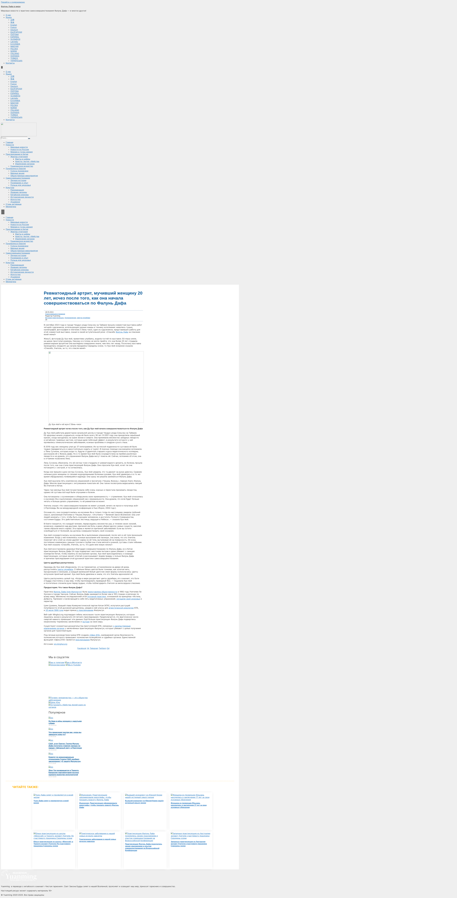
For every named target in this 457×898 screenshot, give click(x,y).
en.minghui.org (60, 644)
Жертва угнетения (19, 156)
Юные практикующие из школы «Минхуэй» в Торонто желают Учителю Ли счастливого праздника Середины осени (53, 844)
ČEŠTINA (14, 34)
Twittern (102, 648)
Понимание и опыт (19, 183)
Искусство (15, 199)
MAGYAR (14, 46)
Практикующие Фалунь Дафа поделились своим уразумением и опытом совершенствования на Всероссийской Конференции (143, 847)
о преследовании (85, 610)
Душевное (15, 202)
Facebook (81, 648)
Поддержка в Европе (16, 168)
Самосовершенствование (18, 178)
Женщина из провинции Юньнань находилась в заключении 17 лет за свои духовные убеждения (189, 805)
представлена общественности (102, 592)
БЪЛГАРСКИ (16, 32)
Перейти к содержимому (13, 2)
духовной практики (96, 596)
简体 (12, 22)
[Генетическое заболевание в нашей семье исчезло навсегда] (99, 836)
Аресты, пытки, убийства (27, 161)
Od (108, 648)
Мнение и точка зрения (21, 152)
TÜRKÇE (14, 58)
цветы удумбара (65, 569)
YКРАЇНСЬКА (16, 60)
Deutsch (14, 30)
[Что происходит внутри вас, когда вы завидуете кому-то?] (51, 729)
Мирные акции (17, 173)
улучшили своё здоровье (128, 599)
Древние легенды (18, 192)
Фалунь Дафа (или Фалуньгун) (68, 592)
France (13, 27)
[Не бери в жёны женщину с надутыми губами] (51, 718)
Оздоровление (70, 318)
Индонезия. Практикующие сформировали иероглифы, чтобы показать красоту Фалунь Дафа (99, 805)
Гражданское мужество (21, 166)
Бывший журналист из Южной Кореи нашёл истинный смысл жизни (144, 802)
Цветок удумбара (83, 318)
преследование (82, 640)
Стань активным (13, 204)
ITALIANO (14, 53)
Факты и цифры (22, 159)
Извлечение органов (25, 164)
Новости (10, 145)
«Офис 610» (94, 635)
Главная (9, 142)
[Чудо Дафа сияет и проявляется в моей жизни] (54, 797)
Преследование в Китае (17, 154)
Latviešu (14, 41)
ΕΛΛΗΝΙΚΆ (15, 44)
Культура (10, 187)
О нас (8, 15)
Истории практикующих (54, 318)
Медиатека (11, 206)
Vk (88, 648)
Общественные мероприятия (24, 175)
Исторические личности (22, 197)
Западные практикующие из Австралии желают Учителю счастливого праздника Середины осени (189, 844)
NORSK (13, 51)
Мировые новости (19, 147)
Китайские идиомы (19, 194)
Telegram (94, 648)
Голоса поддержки (19, 171)
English (13, 25)
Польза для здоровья (20, 185)
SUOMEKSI (15, 39)
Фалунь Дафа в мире (10, 6)
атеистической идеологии (121, 608)
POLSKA (14, 49)
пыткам (85, 621)
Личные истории (18, 180)
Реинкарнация (17, 190)
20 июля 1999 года (54, 610)
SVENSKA (14, 56)
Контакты (10, 63)
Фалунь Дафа (122, 332)
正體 (12, 20)
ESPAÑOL (14, 37)
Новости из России (19, 149)
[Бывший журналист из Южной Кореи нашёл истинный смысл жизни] (145, 797)
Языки (9, 17)
